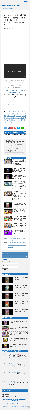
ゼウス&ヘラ (14, 114)
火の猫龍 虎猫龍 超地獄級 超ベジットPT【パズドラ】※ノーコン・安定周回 (17, 245)
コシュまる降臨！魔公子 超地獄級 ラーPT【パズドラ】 (19, 232)
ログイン (20, 144)
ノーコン (18, 116)
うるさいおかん (13, 381)
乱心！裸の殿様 (13, 354)
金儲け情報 (5, 394)
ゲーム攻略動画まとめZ (11, 5)
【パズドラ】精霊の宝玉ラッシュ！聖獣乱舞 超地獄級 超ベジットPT (19, 225)
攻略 (15, 120)
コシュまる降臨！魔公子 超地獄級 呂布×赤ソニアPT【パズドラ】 (19, 177)
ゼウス (8, 114)
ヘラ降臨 (12, 118)
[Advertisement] (15, 46)
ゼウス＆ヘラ (11, 116)
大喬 (8, 120)
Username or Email (7, 262)
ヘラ (7, 118)
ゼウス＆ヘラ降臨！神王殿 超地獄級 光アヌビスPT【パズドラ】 (19, 170)
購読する (5, 253)
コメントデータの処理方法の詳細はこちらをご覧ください (14, 152)
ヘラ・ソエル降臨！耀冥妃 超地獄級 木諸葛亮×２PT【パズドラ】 (19, 218)
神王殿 (21, 120)
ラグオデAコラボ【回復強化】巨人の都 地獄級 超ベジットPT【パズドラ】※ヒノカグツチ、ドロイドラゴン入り (19, 185)
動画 (22, 118)
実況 (12, 120)
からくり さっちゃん (15, 363)
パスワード (5, 265)
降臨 (11, 122)
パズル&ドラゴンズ (13, 112)
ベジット (18, 118)
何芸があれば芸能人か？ (10, 396)
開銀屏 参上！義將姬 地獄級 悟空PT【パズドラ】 (18, 211)
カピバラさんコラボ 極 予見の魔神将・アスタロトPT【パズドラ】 (19, 205)
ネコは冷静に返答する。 (16, 372)
